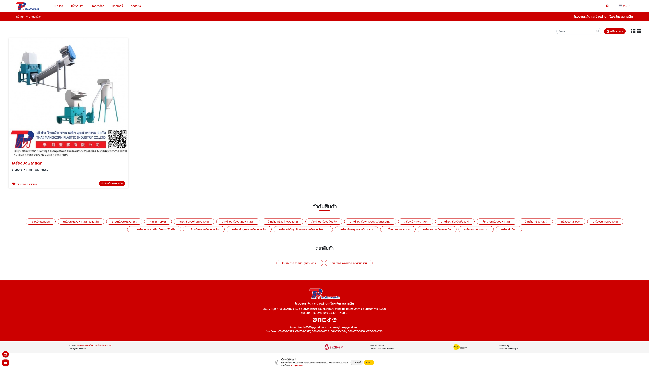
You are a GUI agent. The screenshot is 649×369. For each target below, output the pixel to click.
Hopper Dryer (158, 222)
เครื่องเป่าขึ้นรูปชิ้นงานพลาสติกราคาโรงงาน (303, 229)
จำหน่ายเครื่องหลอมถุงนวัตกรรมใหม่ (370, 222)
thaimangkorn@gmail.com (343, 327)
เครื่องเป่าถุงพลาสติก (416, 222)
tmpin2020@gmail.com (312, 327)
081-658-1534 (338, 331)
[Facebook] (319, 320)
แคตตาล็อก (98, 6)
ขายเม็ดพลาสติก (40, 222)
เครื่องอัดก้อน (508, 229)
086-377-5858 (356, 331)
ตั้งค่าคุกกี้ (357, 362)
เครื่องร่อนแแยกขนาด (476, 229)
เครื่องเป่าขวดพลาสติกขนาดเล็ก (81, 222)
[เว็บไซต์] (334, 320)
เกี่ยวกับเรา (77, 6)
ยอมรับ (369, 362)
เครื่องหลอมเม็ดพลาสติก (437, 229)
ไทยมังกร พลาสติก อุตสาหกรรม (349, 263)
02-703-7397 (302, 331)
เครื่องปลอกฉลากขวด (398, 229)
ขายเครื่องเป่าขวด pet (124, 222)
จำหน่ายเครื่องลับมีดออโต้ (455, 222)
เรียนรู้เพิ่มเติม (297, 365)
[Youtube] (324, 320)
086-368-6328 (320, 331)
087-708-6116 (374, 331)
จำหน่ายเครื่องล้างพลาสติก (283, 222)
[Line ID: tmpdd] (315, 320)
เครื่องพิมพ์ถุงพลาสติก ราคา (356, 229)
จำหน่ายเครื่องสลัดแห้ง (324, 222)
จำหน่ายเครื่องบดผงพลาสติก (238, 222)
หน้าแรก (58, 6)
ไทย (625, 6)
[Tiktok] (329, 320)
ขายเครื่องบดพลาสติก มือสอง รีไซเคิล (154, 229)
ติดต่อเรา (136, 6)
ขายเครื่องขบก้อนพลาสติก (194, 222)
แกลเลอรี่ (117, 6)
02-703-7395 (286, 331)
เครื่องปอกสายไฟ (570, 222)
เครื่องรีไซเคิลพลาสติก (605, 222)
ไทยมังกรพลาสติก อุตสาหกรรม (299, 263)
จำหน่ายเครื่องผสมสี (536, 222)
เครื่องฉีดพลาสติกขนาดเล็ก (204, 229)
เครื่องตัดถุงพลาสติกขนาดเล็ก (249, 229)
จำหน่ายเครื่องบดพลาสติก (496, 222)
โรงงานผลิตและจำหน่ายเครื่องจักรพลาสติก (94, 345)
